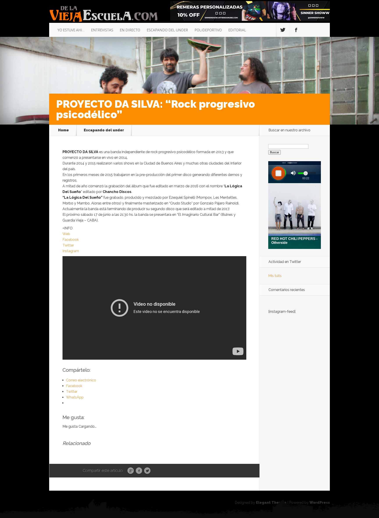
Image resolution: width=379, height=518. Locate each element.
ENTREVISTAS (102, 30)
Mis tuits (275, 276)
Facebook (71, 240)
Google (130, 470)
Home (63, 130)
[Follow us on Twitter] (282, 30)
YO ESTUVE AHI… (70, 30)
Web (66, 234)
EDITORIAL (237, 30)
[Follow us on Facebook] (296, 30)
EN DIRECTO (130, 30)
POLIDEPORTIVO (208, 30)
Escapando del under (104, 130)
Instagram (71, 251)
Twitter (68, 245)
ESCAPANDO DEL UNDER (167, 30)
